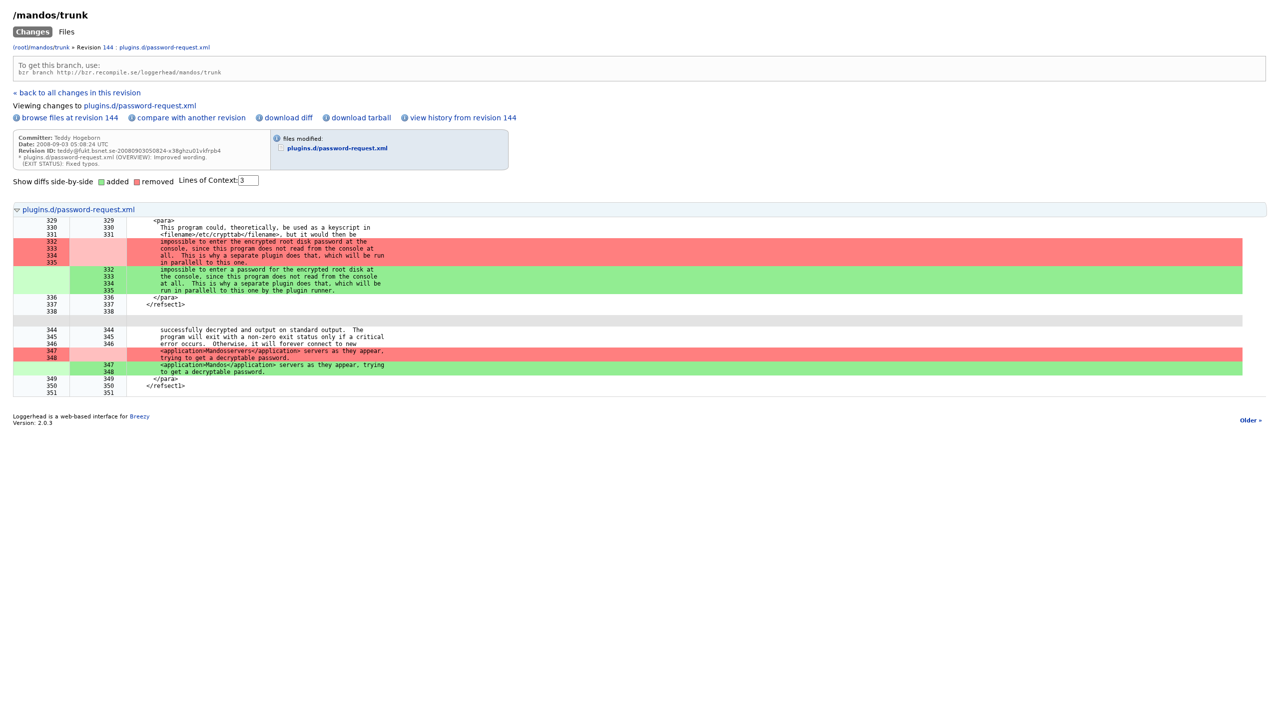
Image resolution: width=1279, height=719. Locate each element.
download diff (289, 118)
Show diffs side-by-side (53, 182)
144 (108, 47)
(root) (20, 47)
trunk (62, 47)
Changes (32, 32)
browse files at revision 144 (70, 118)
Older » (1251, 420)
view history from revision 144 (463, 118)
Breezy (140, 416)
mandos (41, 47)
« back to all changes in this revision (77, 93)
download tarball (361, 118)
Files (66, 32)
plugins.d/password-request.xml (164, 47)
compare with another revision (191, 118)
